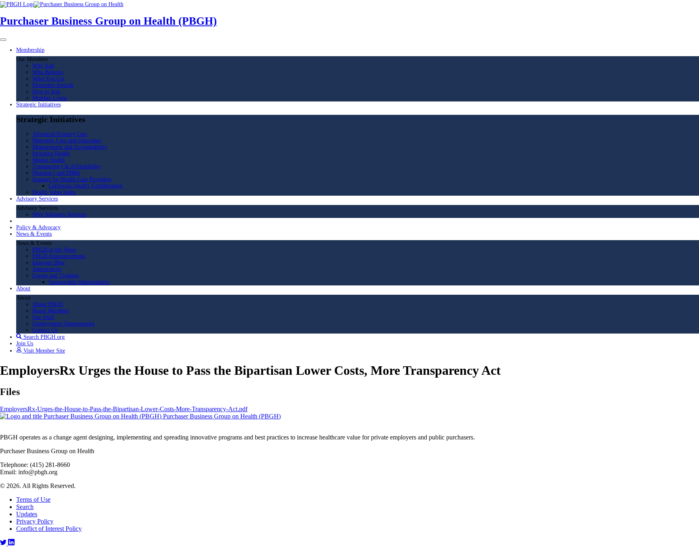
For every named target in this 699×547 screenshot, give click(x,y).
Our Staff (43, 317)
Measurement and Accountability (69, 147)
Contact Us (44, 330)
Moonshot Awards (52, 85)
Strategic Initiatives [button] (38, 104)
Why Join (43, 66)
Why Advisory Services (59, 214)
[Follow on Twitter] (4, 543)
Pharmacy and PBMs (56, 173)
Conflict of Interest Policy (49, 528)
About (23, 288)
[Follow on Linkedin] (11, 543)
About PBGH (47, 304)
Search (25, 506)
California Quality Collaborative (86, 186)
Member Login (49, 98)
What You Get (48, 79)
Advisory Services (37, 199)
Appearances (46, 269)
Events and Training (55, 275)
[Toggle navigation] (3, 39)
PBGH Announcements (58, 256)
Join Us (24, 343)
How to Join (46, 92)
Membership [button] (30, 50)
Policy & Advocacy (38, 227)
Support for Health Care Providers (71, 179)
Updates (26, 514)
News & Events (34, 234)
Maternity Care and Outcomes (66, 140)
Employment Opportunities (63, 324)
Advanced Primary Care (59, 134)
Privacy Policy (34, 521)
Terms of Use (33, 499)
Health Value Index (54, 192)
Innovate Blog (48, 263)
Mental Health (48, 160)
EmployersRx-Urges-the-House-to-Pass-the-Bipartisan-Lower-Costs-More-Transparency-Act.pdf (124, 408)
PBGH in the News (54, 250)
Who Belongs (47, 72)
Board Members (50, 311)
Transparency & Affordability (66, 166)
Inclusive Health (51, 153)
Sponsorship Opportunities (79, 282)
